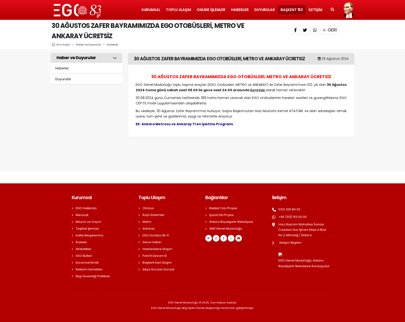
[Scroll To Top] (397, 316)
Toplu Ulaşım (178, 9)
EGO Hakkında (86, 208)
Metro (146, 222)
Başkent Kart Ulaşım (157, 263)
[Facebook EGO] (223, 238)
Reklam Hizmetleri (89, 269)
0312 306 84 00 (289, 209)
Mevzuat (82, 215)
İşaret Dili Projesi (221, 215)
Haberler (239, 9)
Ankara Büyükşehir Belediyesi (231, 222)
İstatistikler (83, 249)
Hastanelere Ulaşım (157, 249)
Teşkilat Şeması (87, 229)
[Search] (332, 10)
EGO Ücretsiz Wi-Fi (155, 235)
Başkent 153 (292, 9)
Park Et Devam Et (154, 256)
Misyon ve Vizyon (88, 222)
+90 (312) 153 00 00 (292, 217)
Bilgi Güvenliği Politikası (93, 276)
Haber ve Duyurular (88, 44)
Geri (332, 30)
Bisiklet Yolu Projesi (223, 208)
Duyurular (264, 9)
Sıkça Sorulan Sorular (158, 269)
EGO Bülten (84, 256)
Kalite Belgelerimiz (89, 235)
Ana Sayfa (63, 44)
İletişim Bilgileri (290, 243)
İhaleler (81, 242)
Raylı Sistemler (153, 215)
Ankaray (148, 229)
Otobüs (148, 208)
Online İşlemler (211, 9)
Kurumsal (151, 9)
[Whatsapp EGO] (231, 238)
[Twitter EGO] (208, 238)
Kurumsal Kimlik (87, 263)
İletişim (315, 9)
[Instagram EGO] (216, 238)
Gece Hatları (151, 242)
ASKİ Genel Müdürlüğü (225, 229)
